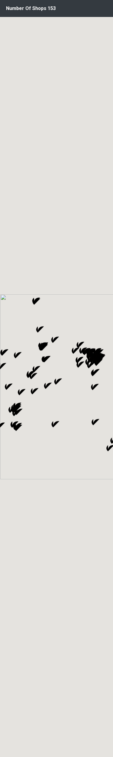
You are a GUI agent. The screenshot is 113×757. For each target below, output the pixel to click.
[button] (80, 364)
